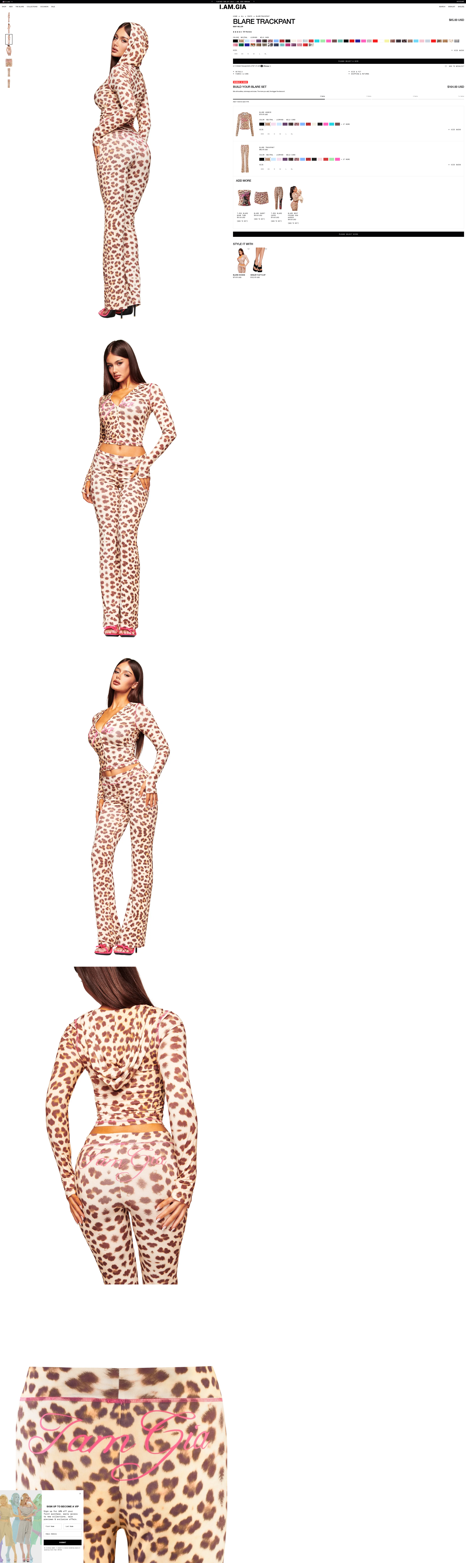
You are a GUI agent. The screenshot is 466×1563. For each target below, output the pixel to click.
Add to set (242, 221)
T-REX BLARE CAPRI (276, 214)
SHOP (4, 6)
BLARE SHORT (259, 213)
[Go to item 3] (8, 39)
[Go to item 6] (8, 72)
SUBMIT (62, 1542)
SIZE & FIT (356, 72)
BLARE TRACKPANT (266, 147)
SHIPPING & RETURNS (360, 74)
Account (460, 1)
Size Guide (459, 50)
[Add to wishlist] (248, 249)
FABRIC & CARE (242, 74)
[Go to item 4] (8, 50)
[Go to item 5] (8, 61)
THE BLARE (20, 6)
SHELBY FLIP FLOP (258, 275)
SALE (53, 6)
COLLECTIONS (32, 6)
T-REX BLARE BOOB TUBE (242, 214)
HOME (235, 16)
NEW (11, 6)
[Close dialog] (80, 1493)
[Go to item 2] (8, 28)
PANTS (249, 16)
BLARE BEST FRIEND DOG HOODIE (293, 215)
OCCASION (44, 6)
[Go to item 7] (8, 83)
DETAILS (239, 72)
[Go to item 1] (8, 17)
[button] (242, 32)
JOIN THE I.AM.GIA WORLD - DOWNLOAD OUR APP (233, 2)
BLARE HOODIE (265, 112)
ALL (242, 16)
